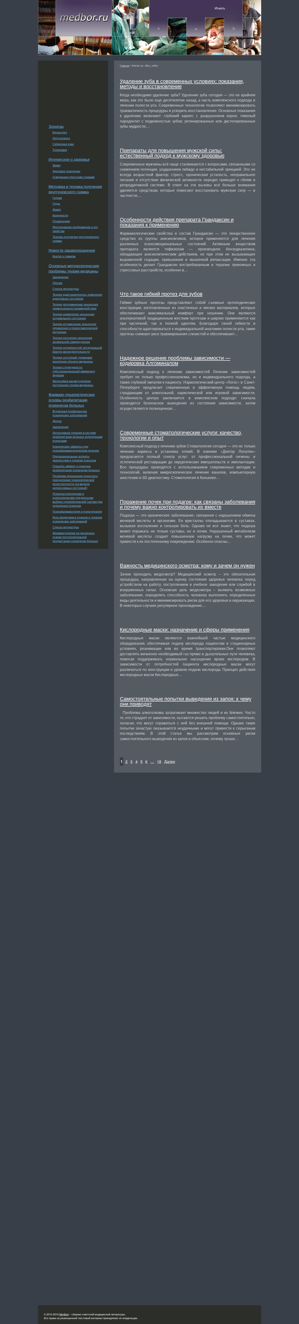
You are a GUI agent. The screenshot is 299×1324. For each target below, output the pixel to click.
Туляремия (60, 150)
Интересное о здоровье (69, 159)
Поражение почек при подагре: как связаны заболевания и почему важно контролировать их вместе (187, 503)
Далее (169, 761)
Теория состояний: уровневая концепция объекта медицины (73, 359)
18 (159, 761)
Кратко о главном (64, 256)
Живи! (57, 165)
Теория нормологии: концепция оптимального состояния (73, 316)
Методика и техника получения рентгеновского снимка (75, 189)
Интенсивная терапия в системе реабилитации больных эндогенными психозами (78, 437)
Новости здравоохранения (72, 250)
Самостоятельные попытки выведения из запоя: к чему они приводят (185, 700)
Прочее (58, 283)
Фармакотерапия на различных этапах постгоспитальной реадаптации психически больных (75, 537)
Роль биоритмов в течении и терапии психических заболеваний (77, 519)
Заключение (61, 277)
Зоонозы (56, 126)
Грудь (56, 203)
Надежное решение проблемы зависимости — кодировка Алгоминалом (175, 360)
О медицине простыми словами (74, 177)
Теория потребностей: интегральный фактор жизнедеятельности (77, 349)
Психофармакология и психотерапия (77, 511)
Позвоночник (61, 221)
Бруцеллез (60, 132)
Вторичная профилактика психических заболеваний (70, 413)
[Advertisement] (73, 90)
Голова (57, 198)
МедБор (64, 1314)
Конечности (60, 215)
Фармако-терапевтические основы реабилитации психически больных (72, 400)
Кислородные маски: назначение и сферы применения (184, 629)
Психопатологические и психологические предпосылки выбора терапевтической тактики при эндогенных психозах (78, 499)
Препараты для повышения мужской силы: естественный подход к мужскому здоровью (172, 152)
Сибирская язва (63, 144)
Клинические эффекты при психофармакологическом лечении (76, 448)
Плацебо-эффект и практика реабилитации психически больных (76, 468)
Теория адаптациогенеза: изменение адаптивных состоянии (77, 296)
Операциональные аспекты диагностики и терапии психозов (74, 458)
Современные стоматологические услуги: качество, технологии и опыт (181, 434)
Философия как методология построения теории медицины (73, 383)
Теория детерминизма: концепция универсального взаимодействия (75, 306)
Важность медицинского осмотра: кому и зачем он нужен (187, 565)
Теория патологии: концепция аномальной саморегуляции (72, 340)
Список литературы (66, 289)
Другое (57, 421)
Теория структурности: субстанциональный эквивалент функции (74, 371)
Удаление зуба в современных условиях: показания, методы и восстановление (182, 83)
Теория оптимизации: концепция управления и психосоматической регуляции (75, 328)
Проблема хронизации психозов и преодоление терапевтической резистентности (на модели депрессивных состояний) (75, 482)
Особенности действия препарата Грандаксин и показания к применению (177, 221)
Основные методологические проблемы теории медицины (74, 268)
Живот (57, 209)
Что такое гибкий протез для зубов (161, 293)
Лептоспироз (61, 138)
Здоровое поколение (66, 171)
